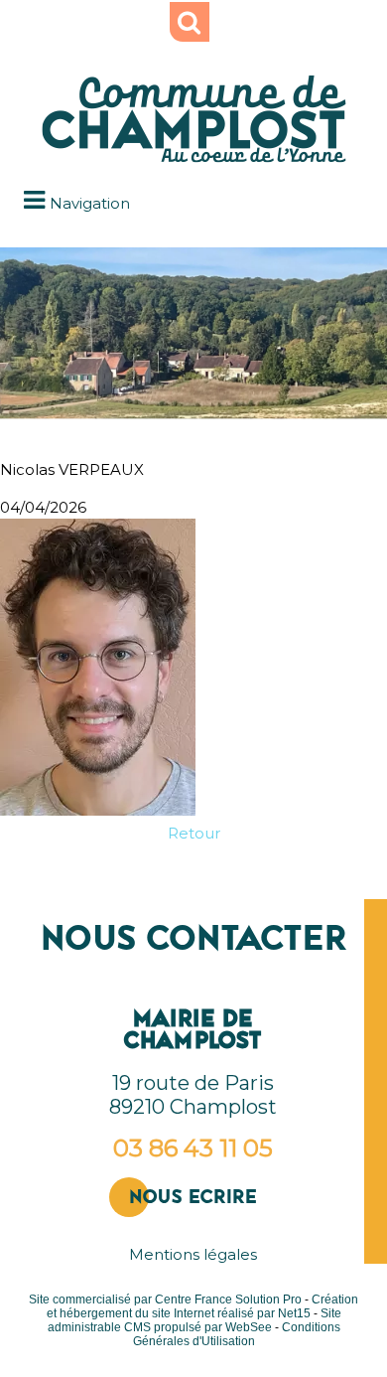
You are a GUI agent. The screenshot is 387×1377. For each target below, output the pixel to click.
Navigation (90, 203)
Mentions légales (193, 1254)
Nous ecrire (193, 1196)
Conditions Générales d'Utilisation (236, 1334)
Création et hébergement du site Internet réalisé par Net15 (203, 1306)
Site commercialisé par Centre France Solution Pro (165, 1299)
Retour (194, 833)
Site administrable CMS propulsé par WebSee (194, 1320)
